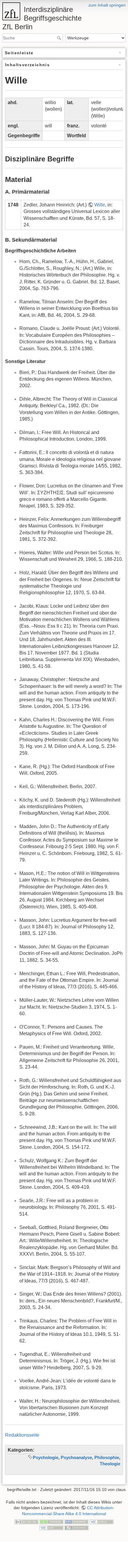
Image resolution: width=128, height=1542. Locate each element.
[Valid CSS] (51, 1527)
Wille (99, 204)
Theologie (110, 1463)
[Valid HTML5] (101, 1521)
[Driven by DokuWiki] (76, 1527)
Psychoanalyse (76, 1457)
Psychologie (45, 1457)
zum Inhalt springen (107, 5)
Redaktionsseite (22, 1435)
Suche (60, 38)
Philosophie (106, 1457)
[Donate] (51, 1521)
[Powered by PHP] (76, 1521)
